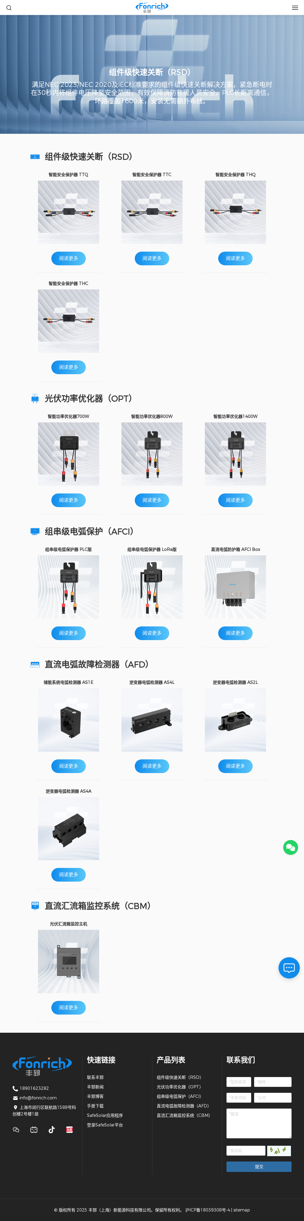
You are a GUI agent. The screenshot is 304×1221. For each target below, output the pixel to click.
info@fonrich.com (38, 1098)
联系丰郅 (95, 1077)
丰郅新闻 (95, 1087)
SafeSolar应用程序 (105, 1115)
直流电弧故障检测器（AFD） (184, 1106)
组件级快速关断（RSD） (180, 1077)
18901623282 (34, 1088)
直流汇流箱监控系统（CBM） (185, 1115)
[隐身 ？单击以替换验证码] (279, 1151)
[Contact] (290, 847)
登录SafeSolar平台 (105, 1125)
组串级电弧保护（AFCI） (180, 1096)
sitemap (241, 1210)
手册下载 (95, 1106)
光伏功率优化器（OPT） (180, 1087)
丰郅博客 (95, 1096)
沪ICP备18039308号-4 (207, 1210)
